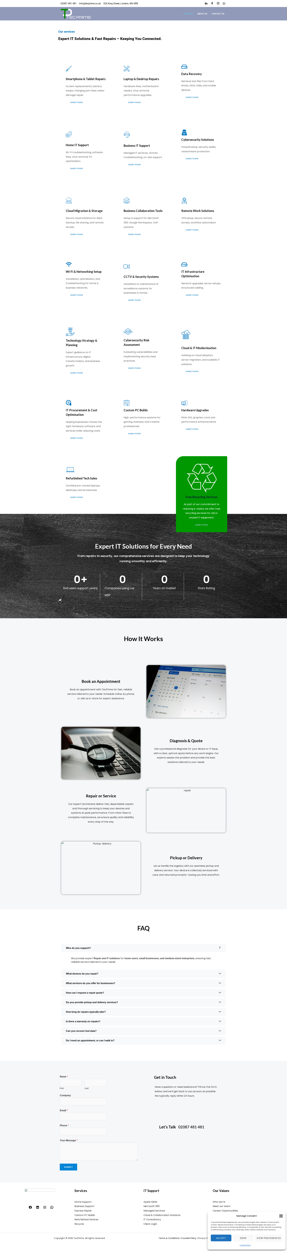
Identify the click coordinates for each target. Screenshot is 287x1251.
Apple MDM (150, 1202)
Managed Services (154, 1210)
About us (202, 14)
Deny (243, 1238)
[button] (281, 1215)
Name (64, 1076)
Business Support (84, 1206)
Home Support (83, 1202)
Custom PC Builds (84, 1215)
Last (87, 1088)
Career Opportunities (225, 1210)
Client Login (150, 1224)
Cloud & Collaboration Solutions (162, 1215)
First (62, 1088)
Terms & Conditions (169, 1238)
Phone (64, 1125)
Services (188, 14)
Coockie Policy (188, 1238)
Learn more (76, 102)
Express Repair (83, 1210)
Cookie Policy (245, 1245)
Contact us (218, 14)
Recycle (79, 1224)
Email (64, 1110)
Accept (221, 1238)
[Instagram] (218, 3)
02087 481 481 (191, 1127)
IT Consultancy (152, 1219)
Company (65, 1095)
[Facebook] (212, 3)
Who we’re (219, 1202)
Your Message (69, 1140)
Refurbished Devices (86, 1219)
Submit (68, 1167)
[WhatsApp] (224, 3)
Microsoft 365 (152, 1206)
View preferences (269, 1238)
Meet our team (221, 1206)
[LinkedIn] (206, 3)
